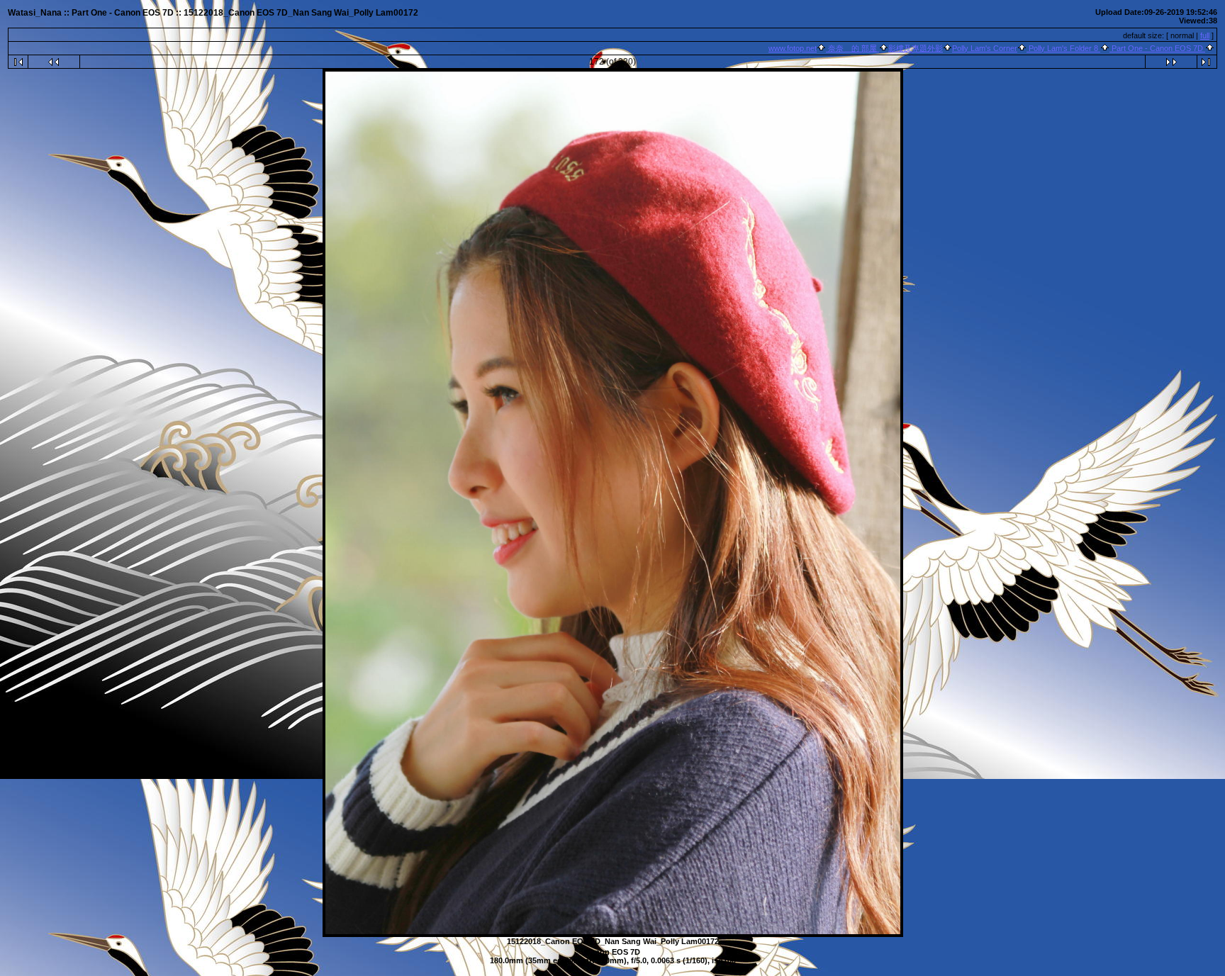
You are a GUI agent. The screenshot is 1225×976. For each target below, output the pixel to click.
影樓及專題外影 (915, 48)
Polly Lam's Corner (984, 48)
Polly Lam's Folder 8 (1063, 48)
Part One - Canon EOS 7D (1157, 48)
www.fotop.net (792, 48)
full (1204, 35)
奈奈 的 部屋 (852, 48)
